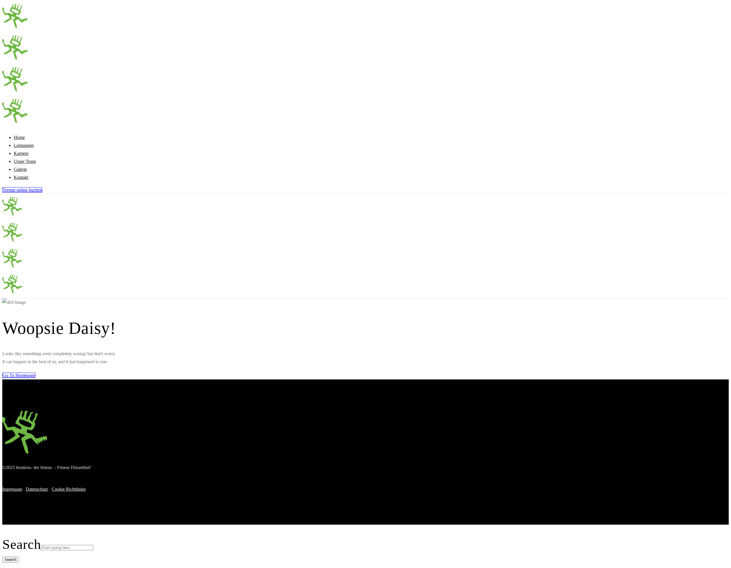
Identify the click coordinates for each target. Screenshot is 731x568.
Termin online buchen (22, 189)
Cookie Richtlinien (69, 489)
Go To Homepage (19, 375)
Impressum (12, 489)
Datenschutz (37, 489)
